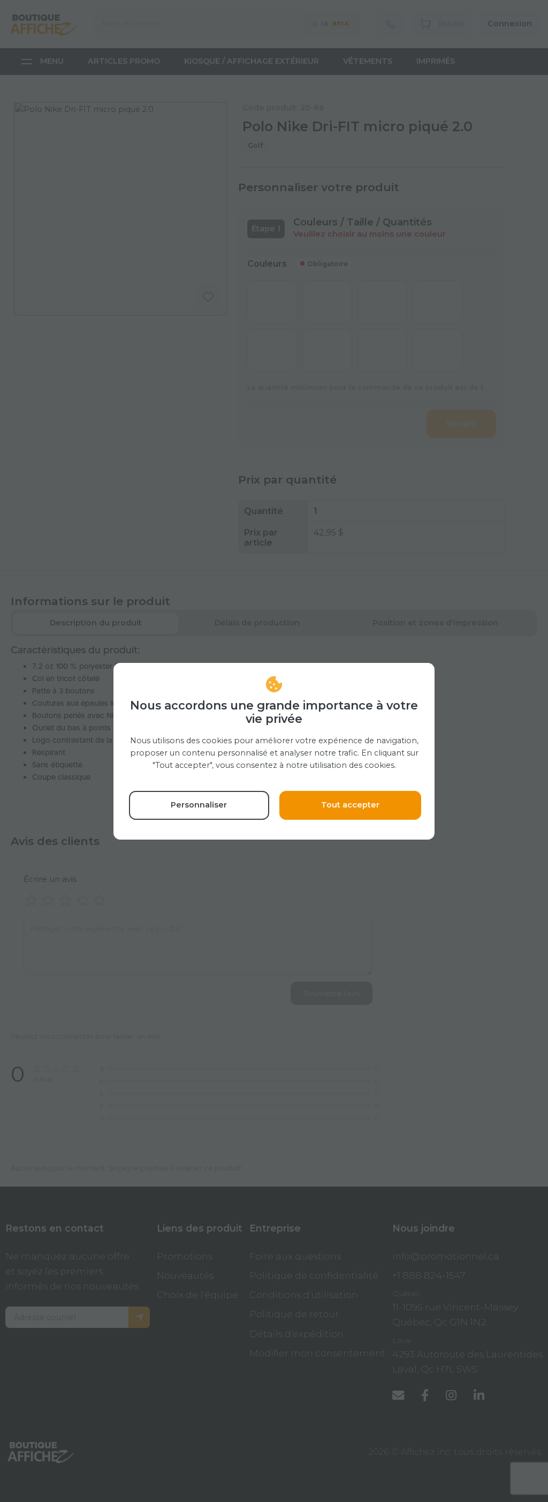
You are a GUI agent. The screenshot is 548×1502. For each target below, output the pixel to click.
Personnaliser (199, 805)
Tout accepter (350, 805)
